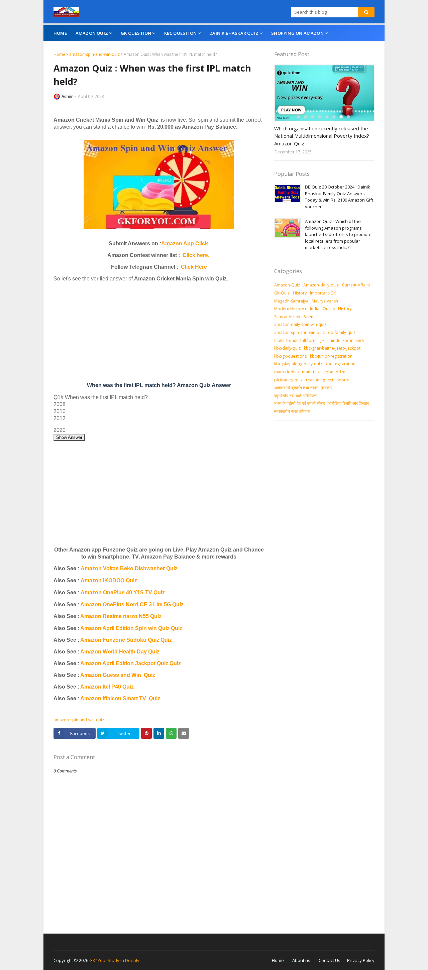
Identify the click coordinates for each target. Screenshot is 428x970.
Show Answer (69, 437)
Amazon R (93, 616)
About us (301, 960)
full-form (308, 340)
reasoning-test (319, 380)
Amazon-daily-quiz (321, 285)
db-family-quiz (341, 332)
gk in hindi (329, 340)
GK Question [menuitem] (136, 33)
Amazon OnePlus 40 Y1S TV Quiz (123, 592)
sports (343, 380)
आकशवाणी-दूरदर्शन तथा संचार (296, 387)
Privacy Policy (360, 960)
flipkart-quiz (285, 340)
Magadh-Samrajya (291, 301)
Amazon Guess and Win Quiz (117, 675)
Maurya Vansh (325, 301)
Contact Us (329, 960)
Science (311, 317)
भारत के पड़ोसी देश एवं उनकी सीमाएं (299, 403)
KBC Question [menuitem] (180, 33)
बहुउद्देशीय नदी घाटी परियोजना (295, 395)
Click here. (196, 255)
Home (59, 54)
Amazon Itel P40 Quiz (107, 687)
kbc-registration (340, 364)
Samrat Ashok (287, 317)
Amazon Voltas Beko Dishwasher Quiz (129, 568)
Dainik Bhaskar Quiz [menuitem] (233, 33)
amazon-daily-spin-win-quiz (300, 324)
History (300, 293)
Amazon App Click (184, 243)
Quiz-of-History (337, 309)
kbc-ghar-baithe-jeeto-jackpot (332, 348)
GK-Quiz (282, 293)
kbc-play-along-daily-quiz (298, 364)
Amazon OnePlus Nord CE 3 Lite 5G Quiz (132, 604)
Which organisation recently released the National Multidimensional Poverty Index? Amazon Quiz (321, 136)
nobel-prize (334, 372)
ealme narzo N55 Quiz (134, 616)
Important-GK (323, 293)
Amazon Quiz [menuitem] (92, 33)
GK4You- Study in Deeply (114, 960)
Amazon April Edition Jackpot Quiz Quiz (130, 663)
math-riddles (286, 372)
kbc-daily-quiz (287, 348)
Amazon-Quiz (287, 285)
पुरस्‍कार (326, 387)
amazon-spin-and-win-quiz (94, 54)
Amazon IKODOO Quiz (109, 580)
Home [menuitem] (60, 33)
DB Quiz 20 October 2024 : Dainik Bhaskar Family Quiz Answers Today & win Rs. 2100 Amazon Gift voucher (339, 197)
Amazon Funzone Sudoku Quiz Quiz (126, 640)
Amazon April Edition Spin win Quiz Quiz (131, 628)
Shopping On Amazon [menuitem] (297, 33)
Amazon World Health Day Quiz (119, 651)
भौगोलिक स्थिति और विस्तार (348, 403)
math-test (311, 372)
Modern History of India (296, 309)
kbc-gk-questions (290, 356)
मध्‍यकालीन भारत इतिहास (292, 411)
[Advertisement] (159, 333)
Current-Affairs (356, 285)
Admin (68, 96)
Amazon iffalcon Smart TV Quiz (120, 698)
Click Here (194, 267)
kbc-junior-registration (331, 356)
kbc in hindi (353, 340)
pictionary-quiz (288, 380)
